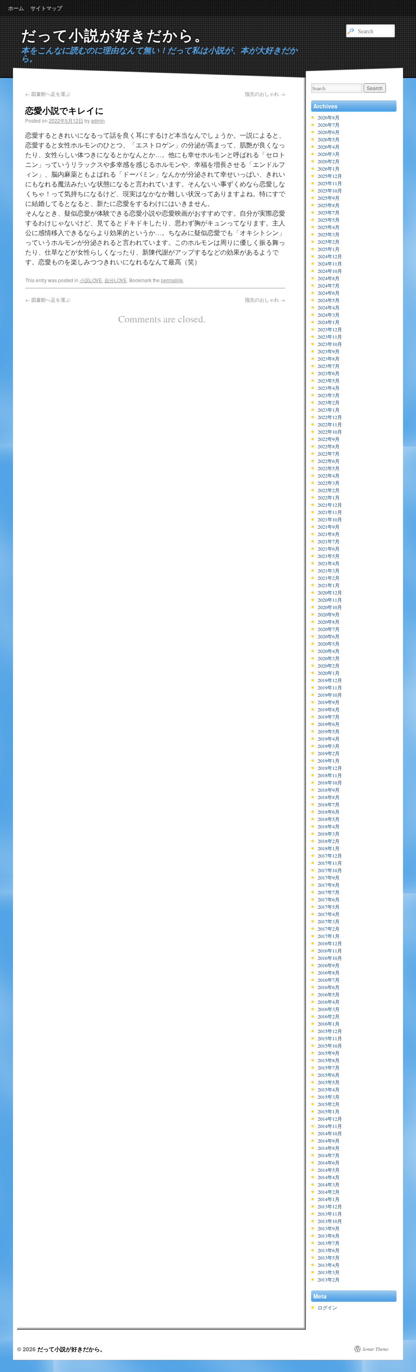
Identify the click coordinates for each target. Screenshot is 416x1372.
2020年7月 (329, 629)
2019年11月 (330, 687)
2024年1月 (329, 322)
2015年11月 (330, 1038)
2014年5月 (329, 1170)
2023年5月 (329, 380)
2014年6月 (329, 1162)
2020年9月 (329, 614)
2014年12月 (330, 1118)
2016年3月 (329, 1009)
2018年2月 (329, 841)
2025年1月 (329, 249)
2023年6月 (329, 373)
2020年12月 (330, 592)
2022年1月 (329, 497)
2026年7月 (329, 124)
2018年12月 (330, 768)
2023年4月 (329, 388)
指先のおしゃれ (265, 93)
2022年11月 (330, 424)
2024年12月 (330, 256)
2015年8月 (329, 1060)
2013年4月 (329, 1265)
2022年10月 (330, 431)
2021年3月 (329, 570)
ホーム (16, 8)
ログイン (327, 1307)
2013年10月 (330, 1221)
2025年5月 (329, 219)
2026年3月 (329, 154)
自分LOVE (115, 280)
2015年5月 (329, 1082)
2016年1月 (329, 1023)
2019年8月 (329, 709)
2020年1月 (329, 673)
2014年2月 (329, 1191)
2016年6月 (329, 987)
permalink (172, 280)
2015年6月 (329, 1075)
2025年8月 (329, 205)
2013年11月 (330, 1213)
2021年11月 (330, 512)
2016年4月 (329, 1001)
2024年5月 (329, 300)
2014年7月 (329, 1155)
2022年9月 (329, 439)
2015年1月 (329, 1111)
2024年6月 (329, 293)
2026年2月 (329, 161)
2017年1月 (329, 936)
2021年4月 (329, 563)
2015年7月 (329, 1067)
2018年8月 (329, 797)
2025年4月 (329, 227)
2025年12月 (330, 176)
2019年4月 (329, 738)
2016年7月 (329, 980)
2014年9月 (329, 1140)
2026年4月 (329, 146)
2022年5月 (329, 468)
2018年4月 (329, 826)
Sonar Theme (375, 1349)
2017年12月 (330, 855)
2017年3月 (329, 921)
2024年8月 (329, 278)
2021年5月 (329, 556)
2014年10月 (330, 1133)
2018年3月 (329, 833)
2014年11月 (330, 1126)
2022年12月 (330, 417)
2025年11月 (330, 183)
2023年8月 (329, 358)
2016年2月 (329, 1016)
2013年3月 (329, 1272)
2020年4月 (329, 651)
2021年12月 (330, 504)
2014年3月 (329, 1184)
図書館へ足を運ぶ (47, 93)
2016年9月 (329, 965)
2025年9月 (329, 197)
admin (98, 120)
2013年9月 (329, 1228)
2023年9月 (329, 351)
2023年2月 (329, 402)
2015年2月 (329, 1104)
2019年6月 (329, 724)
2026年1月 (329, 168)
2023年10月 (330, 344)
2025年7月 (329, 212)
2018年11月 (330, 775)
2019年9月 (329, 702)
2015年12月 (330, 1031)
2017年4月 (329, 914)
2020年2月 (329, 665)
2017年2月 (329, 928)
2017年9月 (329, 877)
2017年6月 (329, 899)
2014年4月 (329, 1177)
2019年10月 (330, 694)
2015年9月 (329, 1053)
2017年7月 (329, 892)
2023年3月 (329, 395)
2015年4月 (329, 1089)
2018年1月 (329, 848)
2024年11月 (330, 263)
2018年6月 (329, 811)
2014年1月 (329, 1199)
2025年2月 (329, 241)
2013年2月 (329, 1279)
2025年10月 (330, 190)
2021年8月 (329, 534)
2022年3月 (329, 483)
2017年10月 (330, 870)
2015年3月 (329, 1096)
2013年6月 (329, 1250)
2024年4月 (329, 307)
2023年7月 (329, 366)
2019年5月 (329, 731)
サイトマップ (46, 8)
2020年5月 (329, 643)
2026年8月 (329, 117)
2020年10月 (330, 607)
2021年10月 (330, 519)
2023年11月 (330, 336)
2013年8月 (329, 1235)
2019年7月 (329, 716)
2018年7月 (329, 804)
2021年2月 (329, 578)
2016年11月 (330, 950)
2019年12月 (330, 680)
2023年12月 (330, 329)
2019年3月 (329, 746)
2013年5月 (329, 1257)
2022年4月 (329, 475)
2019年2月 (329, 753)
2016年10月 (330, 958)
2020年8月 (329, 621)
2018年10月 (330, 782)
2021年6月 (329, 548)
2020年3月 (329, 658)
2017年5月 (329, 906)
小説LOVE (91, 280)
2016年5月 (329, 994)
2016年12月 (330, 943)
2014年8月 (329, 1148)
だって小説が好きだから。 (115, 35)
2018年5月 (329, 819)
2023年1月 (329, 409)
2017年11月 (330, 863)
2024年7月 (329, 285)
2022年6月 (329, 461)
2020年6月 (329, 636)
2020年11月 (330, 599)
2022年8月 (329, 446)
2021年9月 (329, 526)
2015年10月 (330, 1045)
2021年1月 (329, 585)
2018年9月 (329, 789)
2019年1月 (329, 760)
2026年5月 (329, 139)
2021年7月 (329, 541)
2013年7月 (329, 1243)
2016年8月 (329, 972)
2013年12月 (330, 1206)
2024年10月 (330, 271)
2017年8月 (329, 885)
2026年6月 (329, 132)
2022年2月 (329, 490)
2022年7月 (329, 453)
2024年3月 (329, 314)
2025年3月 (329, 234)
